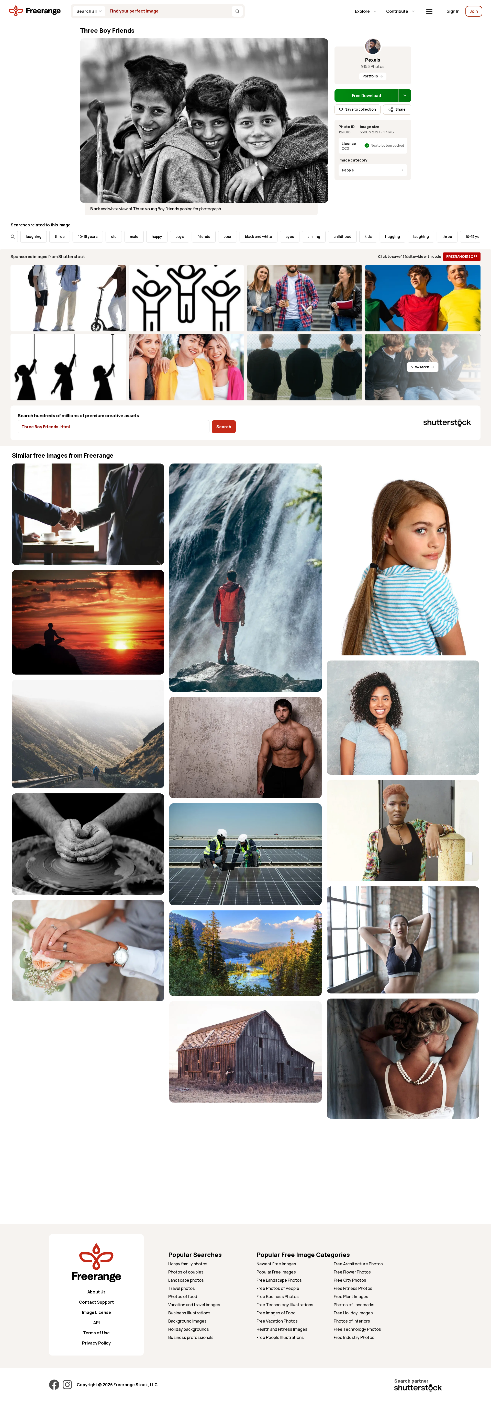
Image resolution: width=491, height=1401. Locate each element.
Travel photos (181, 1288)
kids (305, 236)
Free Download (366, 95)
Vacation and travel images (194, 1304)
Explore (362, 11)
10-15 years (25, 236)
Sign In (453, 11)
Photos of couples (186, 1272)
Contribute (397, 11)
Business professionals (191, 1337)
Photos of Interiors (352, 1321)
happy (94, 236)
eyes (227, 236)
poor (165, 236)
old (51, 236)
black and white (196, 236)
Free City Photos (350, 1280)
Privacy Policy (96, 1343)
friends (141, 236)
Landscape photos (186, 1280)
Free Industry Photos (354, 1337)
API (96, 1322)
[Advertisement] (403, 1159)
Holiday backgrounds (188, 1329)
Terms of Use (96, 1333)
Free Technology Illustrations (284, 1304)
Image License (96, 1312)
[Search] (237, 11)
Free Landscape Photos (279, 1280)
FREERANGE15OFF (461, 256)
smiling (251, 236)
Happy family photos (187, 1264)
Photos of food (182, 1296)
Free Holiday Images (353, 1313)
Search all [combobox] (86, 11)
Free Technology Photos (357, 1329)
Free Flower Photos (352, 1272)
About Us (96, 1292)
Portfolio (370, 76)
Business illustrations (189, 1313)
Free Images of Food (276, 1313)
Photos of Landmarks (354, 1304)
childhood (280, 236)
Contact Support (96, 1302)
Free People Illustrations (280, 1337)
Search (223, 427)
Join (474, 11)
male (72, 236)
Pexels (372, 60)
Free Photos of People (277, 1288)
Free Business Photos (277, 1296)
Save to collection (360, 109)
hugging (330, 236)
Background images (187, 1321)
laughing (358, 236)
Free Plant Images (351, 1296)
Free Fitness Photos (353, 1288)
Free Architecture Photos (358, 1264)
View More (420, 366)
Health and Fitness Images (281, 1329)
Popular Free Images (276, 1272)
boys (117, 236)
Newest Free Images (276, 1264)
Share (400, 109)
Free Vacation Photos (277, 1321)
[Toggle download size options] (404, 95)
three (385, 236)
